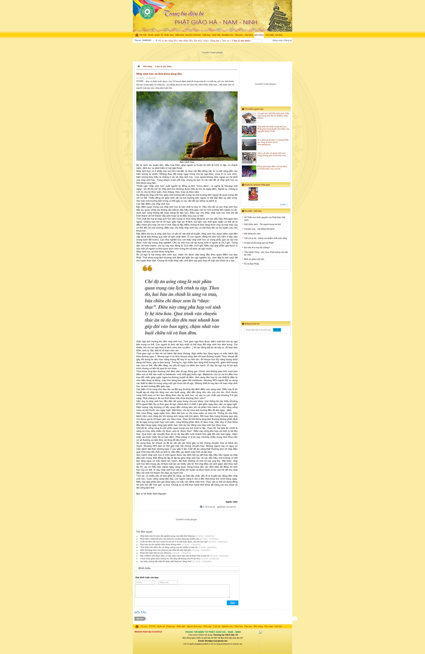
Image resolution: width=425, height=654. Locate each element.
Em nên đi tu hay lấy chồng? (257, 247)
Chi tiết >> (284, 205)
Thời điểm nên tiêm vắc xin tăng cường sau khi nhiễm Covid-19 (168, 547)
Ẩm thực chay (201, 40)
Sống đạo (214, 40)
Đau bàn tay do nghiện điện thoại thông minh (160, 544)
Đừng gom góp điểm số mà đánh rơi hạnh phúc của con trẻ (272, 167)
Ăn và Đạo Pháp (251, 264)
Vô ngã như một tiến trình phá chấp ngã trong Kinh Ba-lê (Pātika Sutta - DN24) (273, 115)
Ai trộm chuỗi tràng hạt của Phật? (259, 243)
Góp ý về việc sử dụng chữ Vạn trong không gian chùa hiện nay (271, 154)
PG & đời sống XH (167, 40)
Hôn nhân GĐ (185, 40)
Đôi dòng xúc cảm (252, 233)
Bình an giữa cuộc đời (254, 259)
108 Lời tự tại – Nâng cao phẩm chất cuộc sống (265, 238)
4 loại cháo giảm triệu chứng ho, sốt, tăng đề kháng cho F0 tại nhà (170, 558)
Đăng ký (288, 40)
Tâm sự (225, 40)
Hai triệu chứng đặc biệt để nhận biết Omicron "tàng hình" (166, 561)
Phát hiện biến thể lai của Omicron (155, 553)
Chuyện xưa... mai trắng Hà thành (259, 229)
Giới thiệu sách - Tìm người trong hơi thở (262, 224)
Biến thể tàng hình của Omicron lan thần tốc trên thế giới (165, 550)
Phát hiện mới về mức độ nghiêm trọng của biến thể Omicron (167, 536)
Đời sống (147, 66)
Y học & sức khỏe (241, 40)
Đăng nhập (278, 40)
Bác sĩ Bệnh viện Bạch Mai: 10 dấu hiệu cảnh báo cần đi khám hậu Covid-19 (174, 556)
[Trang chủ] (135, 35)
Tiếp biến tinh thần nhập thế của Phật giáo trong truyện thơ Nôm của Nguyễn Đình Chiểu (273, 129)
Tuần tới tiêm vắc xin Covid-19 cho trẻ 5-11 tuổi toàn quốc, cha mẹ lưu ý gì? (174, 542)
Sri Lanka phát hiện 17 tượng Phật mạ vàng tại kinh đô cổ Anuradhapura (272, 142)
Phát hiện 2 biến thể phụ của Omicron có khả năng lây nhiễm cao (169, 539)
